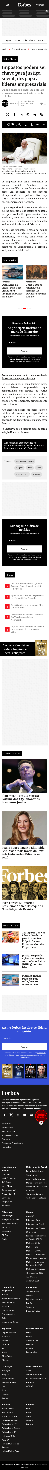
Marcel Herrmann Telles (36, 1183)
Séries (28, 1332)
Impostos (6, 1306)
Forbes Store (7, 1127)
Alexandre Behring (34, 1194)
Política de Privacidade (18, 359)
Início (4, 49)
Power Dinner (8, 1408)
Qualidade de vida (10, 1382)
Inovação (6, 1227)
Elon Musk (6, 1174)
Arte (4, 1390)
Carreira (17, 40)
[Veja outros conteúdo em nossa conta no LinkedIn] (31, 1115)
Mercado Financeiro (11, 1298)
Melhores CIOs (32, 1247)
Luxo (4, 1386)
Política (30, 1404)
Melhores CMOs (33, 1251)
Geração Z (31, 1295)
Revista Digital (8, 1131)
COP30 (29, 1386)
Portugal (6, 1370)
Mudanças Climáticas (36, 1378)
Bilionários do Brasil (35, 1224)
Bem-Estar (32, 1287)
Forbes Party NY (9, 1424)
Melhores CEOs (33, 1243)
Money (41, 40)
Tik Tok (5, 1235)
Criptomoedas (8, 1314)
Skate (4, 1352)
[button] (25, 124)
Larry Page (7, 1198)
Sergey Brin (7, 1202)
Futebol (5, 1344)
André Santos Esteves (36, 1198)
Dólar (4, 1318)
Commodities (8, 1310)
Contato (6, 1139)
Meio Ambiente (34, 1366)
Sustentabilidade (34, 1374)
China (28, 1416)
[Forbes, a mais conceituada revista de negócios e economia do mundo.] (24, 5)
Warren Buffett (8, 1194)
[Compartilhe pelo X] (7, 114)
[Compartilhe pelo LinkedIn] (21, 114)
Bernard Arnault (9, 1190)
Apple (4, 1239)
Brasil (28, 1412)
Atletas (5, 1360)
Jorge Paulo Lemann (35, 1179)
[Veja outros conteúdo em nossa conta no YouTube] (24, 1115)
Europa (29, 1424)
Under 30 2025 (32, 1281)
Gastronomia (8, 1378)
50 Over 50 (31, 1232)
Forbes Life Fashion (10, 1420)
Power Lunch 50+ (9, 1416)
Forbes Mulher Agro (10, 1451)
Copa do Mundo (9, 1332)
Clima (28, 1370)
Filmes (29, 1336)
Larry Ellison (7, 1186)
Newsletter (6, 1147)
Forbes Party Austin (11, 1428)
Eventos (30, 1344)
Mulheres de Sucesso (35, 1269)
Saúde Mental (32, 1291)
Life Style (7, 1366)
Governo (30, 1420)
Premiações (31, 1352)
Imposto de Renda (10, 1322)
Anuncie (40, 4)
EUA (28, 1408)
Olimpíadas (7, 1356)
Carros (5, 1398)
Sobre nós (6, 1123)
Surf (3, 1348)
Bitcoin (5, 1294)
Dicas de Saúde (33, 1311)
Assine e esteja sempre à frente (26, 1108)
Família (29, 1303)
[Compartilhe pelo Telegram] (34, 114)
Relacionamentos (34, 1299)
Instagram (6, 1231)
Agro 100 (30, 1216)
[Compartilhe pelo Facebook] (14, 114)
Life (25, 40)
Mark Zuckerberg (9, 1178)
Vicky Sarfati (32, 1175)
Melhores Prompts (10, 1223)
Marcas (5, 1394)
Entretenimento (34, 1328)
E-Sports (6, 1336)
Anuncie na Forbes (10, 1135)
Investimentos (8, 1302)
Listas (32, 40)
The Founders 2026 (34, 1273)
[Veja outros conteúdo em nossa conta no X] (11, 1115)
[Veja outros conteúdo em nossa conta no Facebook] (4, 1115)
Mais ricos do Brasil (36, 1167)
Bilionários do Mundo (35, 1228)
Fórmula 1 (6, 1340)
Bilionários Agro (33, 1220)
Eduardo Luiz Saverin (35, 1171)
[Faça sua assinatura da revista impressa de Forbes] (7, 1071)
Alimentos (30, 1382)
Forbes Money (19, 49)
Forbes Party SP (9, 1432)
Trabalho (30, 1307)
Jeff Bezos (6, 1182)
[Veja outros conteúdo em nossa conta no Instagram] (18, 1115)
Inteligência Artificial (11, 1219)
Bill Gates (6, 1205)
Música (29, 1348)
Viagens (5, 1374)
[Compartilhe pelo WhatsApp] (28, 114)
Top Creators (32, 1277)
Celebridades (32, 1340)
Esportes (6, 1328)
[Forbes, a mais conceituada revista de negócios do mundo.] (24, 1093)
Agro (8, 40)
